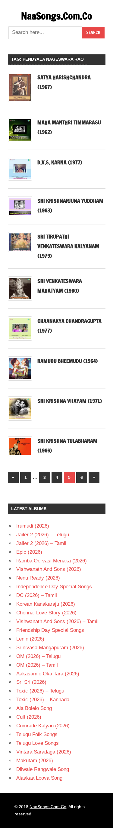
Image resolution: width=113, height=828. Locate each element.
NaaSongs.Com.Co (56, 16)
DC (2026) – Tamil (36, 595)
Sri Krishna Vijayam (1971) (69, 401)
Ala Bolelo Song (34, 708)
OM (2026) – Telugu (38, 656)
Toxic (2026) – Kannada (42, 699)
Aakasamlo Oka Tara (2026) (47, 674)
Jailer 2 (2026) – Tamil (41, 543)
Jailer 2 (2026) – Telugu (42, 534)
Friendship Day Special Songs (50, 630)
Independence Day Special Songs (54, 586)
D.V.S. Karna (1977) (59, 162)
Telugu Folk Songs (37, 734)
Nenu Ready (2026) (38, 578)
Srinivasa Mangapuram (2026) (50, 647)
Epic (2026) (29, 552)
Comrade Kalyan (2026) (43, 726)
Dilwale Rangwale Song (42, 769)
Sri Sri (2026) (31, 682)
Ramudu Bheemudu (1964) (67, 361)
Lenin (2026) (30, 639)
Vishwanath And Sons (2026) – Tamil (57, 621)
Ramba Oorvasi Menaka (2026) (51, 561)
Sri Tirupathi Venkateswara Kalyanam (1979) (68, 246)
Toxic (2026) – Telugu (40, 691)
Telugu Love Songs (37, 743)
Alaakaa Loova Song (39, 778)
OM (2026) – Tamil (37, 665)
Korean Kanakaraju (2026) (45, 604)
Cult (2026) (28, 717)
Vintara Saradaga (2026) (43, 752)
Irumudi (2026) (32, 526)
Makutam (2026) (34, 760)
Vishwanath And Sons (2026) (48, 569)
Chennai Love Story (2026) (46, 613)
